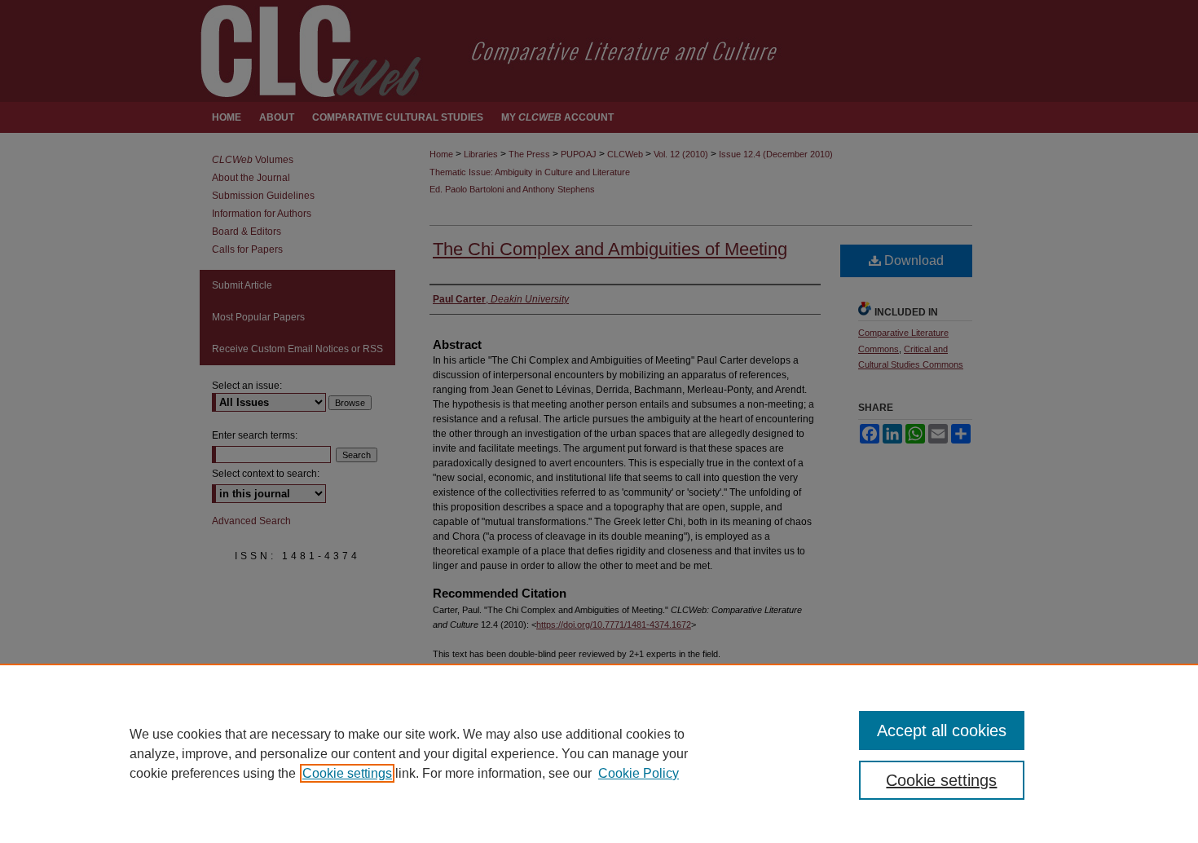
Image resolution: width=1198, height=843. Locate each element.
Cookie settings (347, 773)
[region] (599, 753)
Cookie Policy (638, 773)
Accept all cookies (941, 730)
